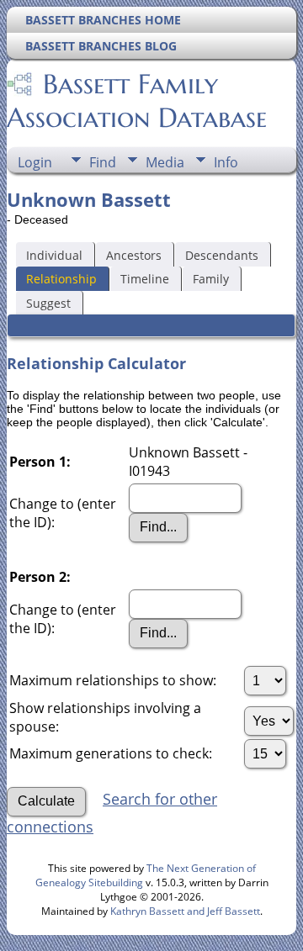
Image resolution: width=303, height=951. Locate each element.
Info (226, 162)
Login (35, 162)
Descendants (221, 255)
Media (165, 162)
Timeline (144, 279)
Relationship (61, 279)
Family (211, 279)
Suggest (48, 303)
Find (102, 162)
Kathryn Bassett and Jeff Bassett (185, 911)
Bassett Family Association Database (137, 101)
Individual (54, 255)
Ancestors (134, 255)
